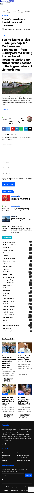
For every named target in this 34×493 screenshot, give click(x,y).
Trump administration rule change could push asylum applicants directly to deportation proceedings (9, 362)
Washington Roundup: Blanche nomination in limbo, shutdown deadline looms (25, 401)
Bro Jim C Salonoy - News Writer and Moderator (9, 379)
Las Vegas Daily (17, 280)
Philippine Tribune (17, 312)
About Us (4, 460)
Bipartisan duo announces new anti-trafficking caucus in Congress (8, 401)
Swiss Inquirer (17, 322)
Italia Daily (17, 269)
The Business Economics (17, 325)
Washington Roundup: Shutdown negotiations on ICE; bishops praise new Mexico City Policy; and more (21, 219)
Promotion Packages (23, 455)
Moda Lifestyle (17, 285)
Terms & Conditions (25, 490)
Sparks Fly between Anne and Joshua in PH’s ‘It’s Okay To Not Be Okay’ (21, 229)
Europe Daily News (17, 258)
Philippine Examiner (17, 304)
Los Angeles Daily (17, 282)
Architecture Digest (17, 245)
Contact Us (5, 457)
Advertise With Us (22, 457)
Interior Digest (17, 266)
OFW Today (17, 293)
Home (3, 11)
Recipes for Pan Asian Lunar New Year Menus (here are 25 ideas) (21, 199)
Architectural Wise (17, 242)
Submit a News (21, 453)
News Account (6, 455)
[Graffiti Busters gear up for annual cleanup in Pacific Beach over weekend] (6, 208)
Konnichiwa (17, 271)
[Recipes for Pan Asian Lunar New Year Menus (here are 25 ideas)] (6, 198)
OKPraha (27, 11)
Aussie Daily (17, 247)
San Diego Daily (17, 317)
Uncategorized (17, 328)
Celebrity (17, 255)
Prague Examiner (17, 314)
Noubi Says (17, 290)
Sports (17, 320)
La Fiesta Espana (17, 277)
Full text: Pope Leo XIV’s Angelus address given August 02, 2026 (25, 358)
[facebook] (2, 443)
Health (17, 263)
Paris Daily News (17, 298)
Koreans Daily (17, 274)
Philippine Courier (17, 301)
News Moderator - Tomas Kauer (13, 29)
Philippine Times (17, 309)
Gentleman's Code (17, 261)
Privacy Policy (14, 490)
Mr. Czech (17, 288)
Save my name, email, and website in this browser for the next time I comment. (17, 179)
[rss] (5, 443)
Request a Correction (23, 460)
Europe (14, 11)
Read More (6, 109)
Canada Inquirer (17, 253)
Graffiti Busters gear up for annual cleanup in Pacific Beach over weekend (21, 209)
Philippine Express (17, 306)
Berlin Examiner (17, 250)
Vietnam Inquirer (17, 331)
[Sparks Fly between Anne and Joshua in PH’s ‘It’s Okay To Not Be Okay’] (6, 229)
